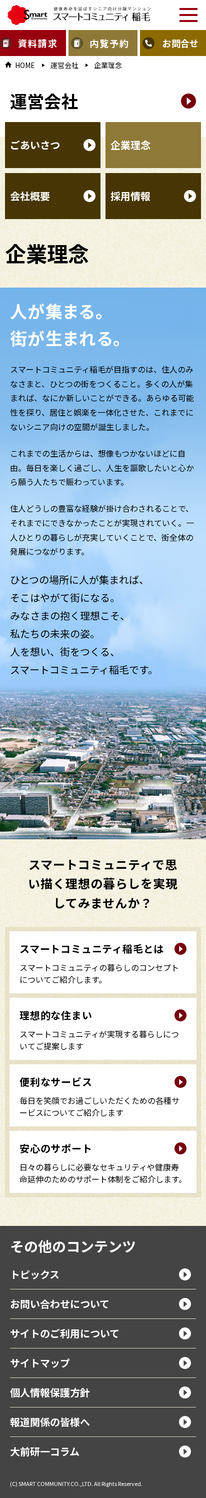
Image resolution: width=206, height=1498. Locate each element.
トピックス (35, 1274)
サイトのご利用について (65, 1333)
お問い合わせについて (60, 1303)
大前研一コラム (45, 1451)
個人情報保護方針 (50, 1392)
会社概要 (30, 196)
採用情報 (130, 196)
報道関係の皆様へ (50, 1421)
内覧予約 (110, 43)
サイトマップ (40, 1362)
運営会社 (64, 65)
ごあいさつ (35, 145)
